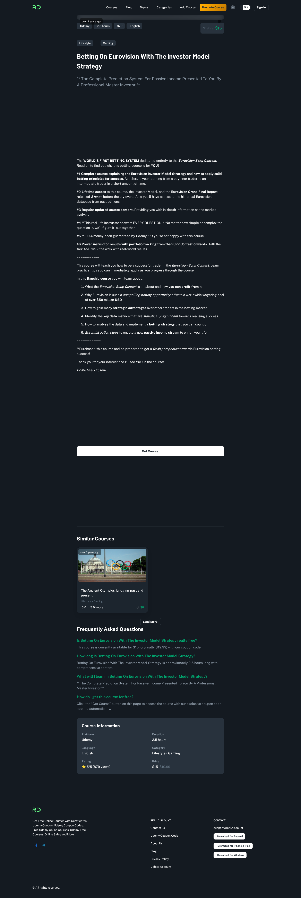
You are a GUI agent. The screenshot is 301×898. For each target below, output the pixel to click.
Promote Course (213, 7)
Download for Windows (230, 855)
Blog (129, 7)
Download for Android (230, 836)
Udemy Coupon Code (164, 835)
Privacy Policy (159, 859)
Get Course (150, 451)
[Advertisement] (150, 121)
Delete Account (160, 866)
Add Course (188, 7)
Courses (111, 7)
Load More (150, 621)
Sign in (261, 7)
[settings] (233, 7)
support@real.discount (228, 827)
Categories (164, 7)
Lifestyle (85, 43)
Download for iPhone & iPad (233, 845)
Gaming (108, 43)
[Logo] (37, 7)
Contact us (157, 827)
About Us (156, 843)
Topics (144, 7)
